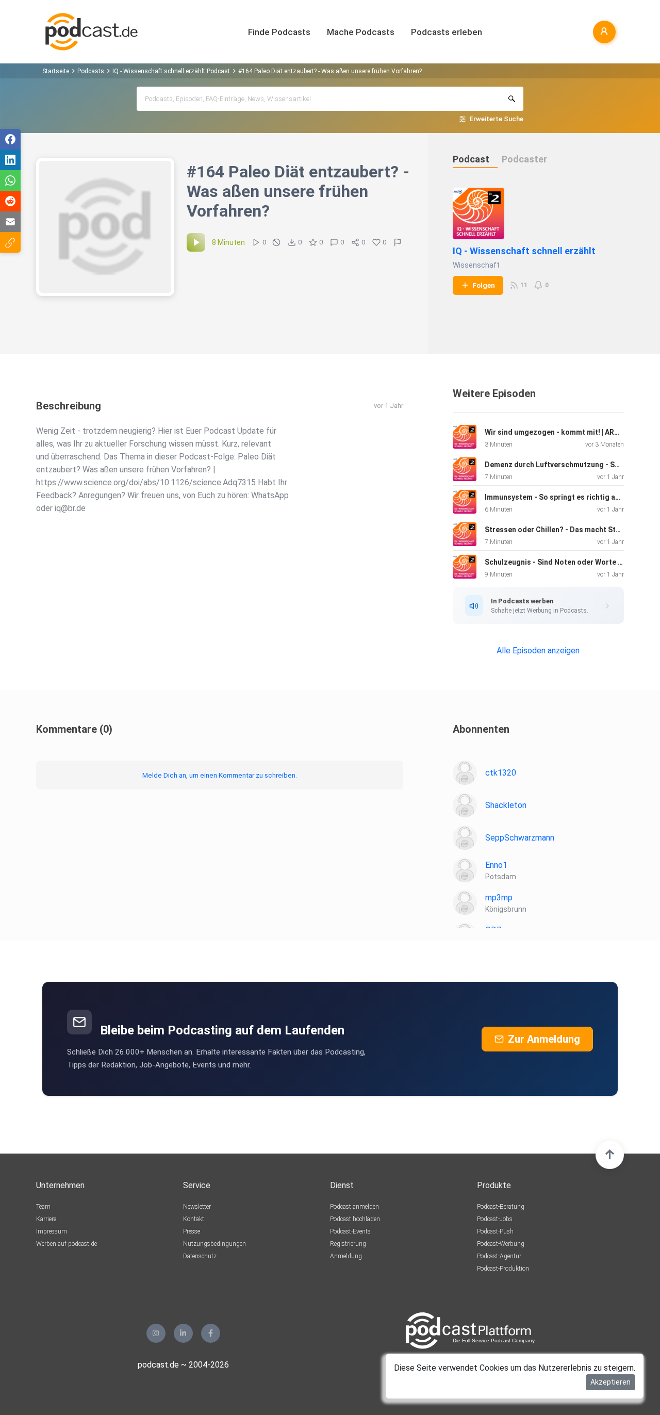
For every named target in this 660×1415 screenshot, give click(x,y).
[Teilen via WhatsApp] (10, 180)
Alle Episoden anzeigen (538, 650)
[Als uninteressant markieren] (276, 242)
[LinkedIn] (183, 1333)
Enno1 (496, 865)
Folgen (483, 285)
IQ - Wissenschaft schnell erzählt (524, 250)
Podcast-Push (495, 1231)
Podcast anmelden (354, 1206)
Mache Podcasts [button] (360, 32)
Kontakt (193, 1219)
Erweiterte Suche (496, 119)
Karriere (46, 1219)
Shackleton (505, 805)
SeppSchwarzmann (519, 838)
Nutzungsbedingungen (214, 1243)
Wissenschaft (476, 265)
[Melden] (397, 242)
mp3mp (499, 897)
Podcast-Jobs (495, 1219)
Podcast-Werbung (500, 1243)
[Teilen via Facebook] (10, 139)
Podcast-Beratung (500, 1206)
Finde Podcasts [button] (279, 32)
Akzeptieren (610, 1382)
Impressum (51, 1231)
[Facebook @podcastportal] (210, 1333)
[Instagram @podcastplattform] (156, 1333)
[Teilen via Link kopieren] (10, 242)
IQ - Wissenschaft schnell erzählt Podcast (171, 71)
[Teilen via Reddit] (10, 201)
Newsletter (197, 1206)
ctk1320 (500, 773)
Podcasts (90, 71)
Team (43, 1206)
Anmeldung (346, 1256)
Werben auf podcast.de (66, 1243)
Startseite (55, 71)
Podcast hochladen (355, 1219)
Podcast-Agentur (499, 1256)
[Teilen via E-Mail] (10, 221)
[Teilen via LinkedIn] (10, 160)
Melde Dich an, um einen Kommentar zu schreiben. (219, 775)
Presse (191, 1231)
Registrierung (348, 1243)
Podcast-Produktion (503, 1268)
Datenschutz (200, 1256)
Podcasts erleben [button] (446, 32)
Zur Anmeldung (544, 1039)
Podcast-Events (350, 1231)
